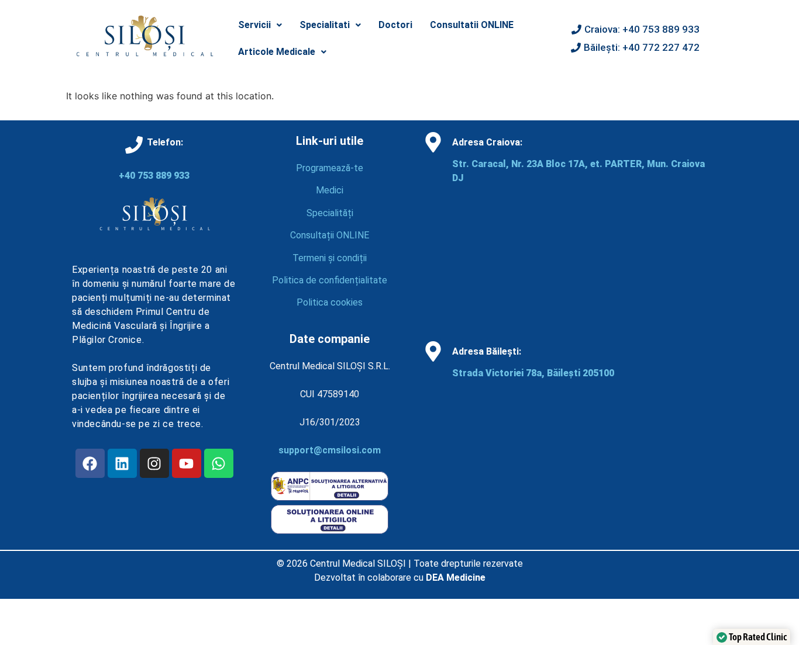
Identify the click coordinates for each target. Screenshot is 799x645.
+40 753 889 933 (154, 175)
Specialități (329, 213)
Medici (329, 190)
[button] (260, 25)
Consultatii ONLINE (472, 24)
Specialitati (324, 24)
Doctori (395, 24)
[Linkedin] (122, 463)
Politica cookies (330, 302)
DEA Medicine (455, 577)
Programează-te (329, 168)
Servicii (254, 24)
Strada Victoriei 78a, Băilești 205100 (533, 373)
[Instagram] (154, 463)
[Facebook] (90, 463)
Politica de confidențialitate (329, 280)
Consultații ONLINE (329, 235)
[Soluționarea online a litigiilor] (329, 530)
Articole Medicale (276, 51)
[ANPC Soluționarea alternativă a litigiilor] (329, 497)
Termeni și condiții (329, 257)
